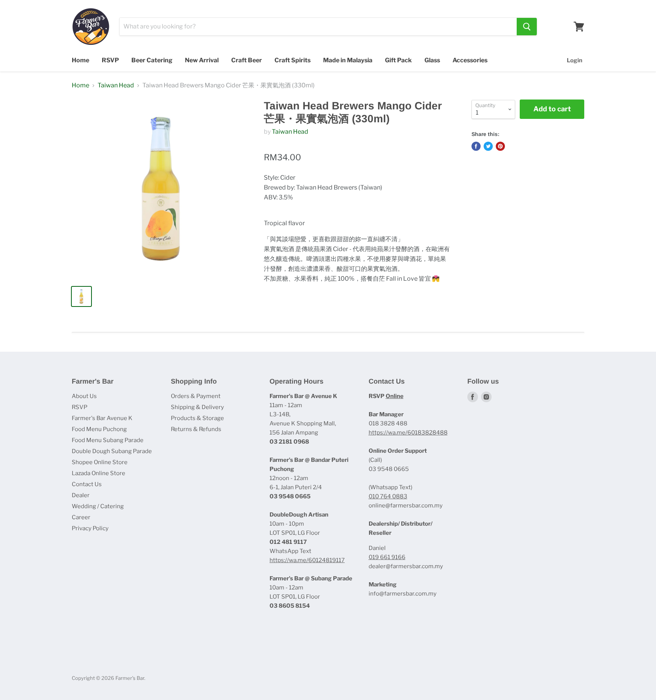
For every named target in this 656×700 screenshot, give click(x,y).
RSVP (110, 60)
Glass (432, 60)
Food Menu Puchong (99, 429)
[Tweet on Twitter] (488, 146)
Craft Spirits (292, 60)
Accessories (470, 60)
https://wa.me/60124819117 (307, 560)
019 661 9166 (387, 557)
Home (80, 60)
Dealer (81, 495)
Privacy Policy (90, 528)
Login (574, 60)
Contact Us (87, 484)
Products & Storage (197, 418)
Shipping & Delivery (197, 407)
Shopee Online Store (100, 462)
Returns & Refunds (196, 429)
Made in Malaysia (347, 60)
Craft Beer (246, 60)
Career (81, 517)
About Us (84, 396)
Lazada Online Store (98, 473)
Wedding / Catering (98, 506)
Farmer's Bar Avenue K (102, 418)
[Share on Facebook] (476, 146)
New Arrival (202, 60)
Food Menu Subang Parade (108, 440)
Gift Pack (398, 60)
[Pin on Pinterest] (500, 146)
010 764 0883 (388, 496)
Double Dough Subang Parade (112, 451)
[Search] (527, 26)
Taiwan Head (116, 85)
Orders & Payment (196, 396)
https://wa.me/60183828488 (408, 432)
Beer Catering (151, 60)
